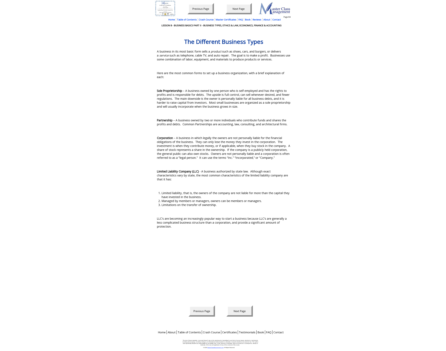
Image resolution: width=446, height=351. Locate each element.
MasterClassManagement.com (215, 347)
